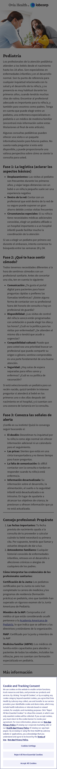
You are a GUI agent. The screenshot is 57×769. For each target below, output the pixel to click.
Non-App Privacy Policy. (18, 740)
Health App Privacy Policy (17, 728)
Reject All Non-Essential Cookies (28, 754)
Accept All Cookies (28, 763)
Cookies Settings (28, 746)
